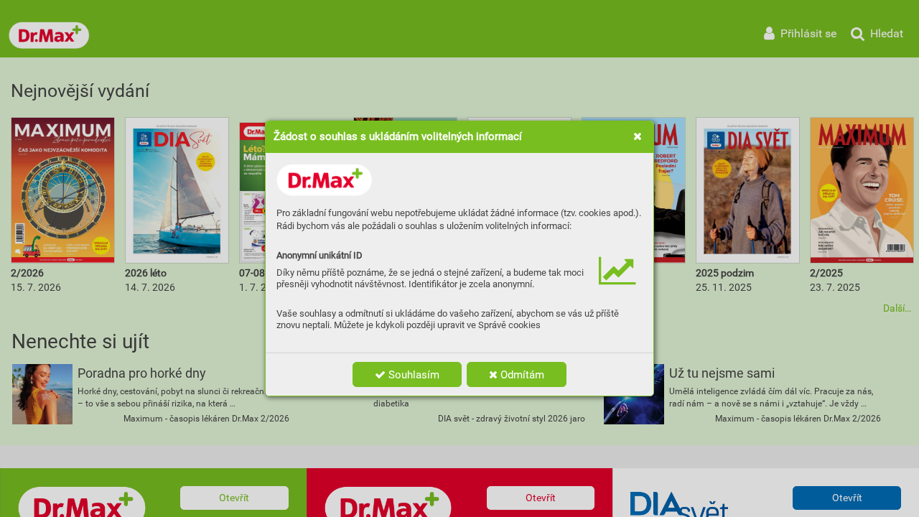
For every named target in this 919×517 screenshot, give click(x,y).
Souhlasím (412, 374)
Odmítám (521, 374)
